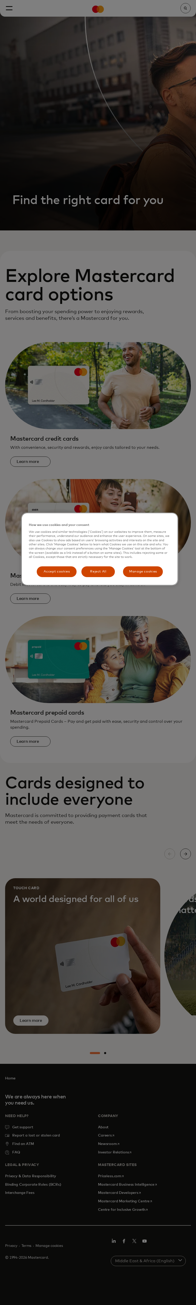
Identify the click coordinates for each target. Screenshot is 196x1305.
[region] (99, 549)
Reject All (98, 571)
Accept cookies (57, 571)
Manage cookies (143, 571)
